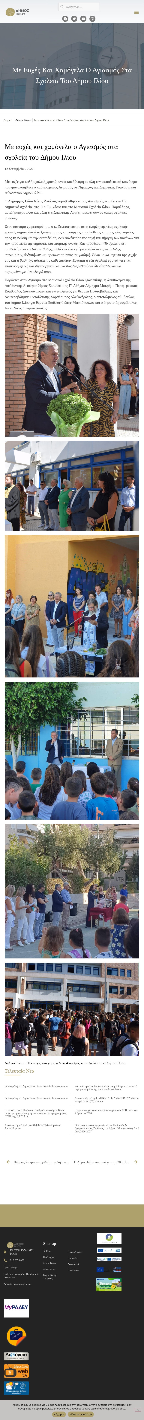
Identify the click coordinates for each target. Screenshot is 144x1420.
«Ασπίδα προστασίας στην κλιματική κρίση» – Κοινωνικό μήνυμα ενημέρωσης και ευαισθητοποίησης (106, 1088)
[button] (136, 12)
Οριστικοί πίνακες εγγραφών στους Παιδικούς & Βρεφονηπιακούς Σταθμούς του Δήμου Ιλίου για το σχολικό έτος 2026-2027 (107, 1128)
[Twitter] (74, 19)
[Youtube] (83, 19)
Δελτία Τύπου (23, 119)
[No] (138, 1410)
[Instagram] (92, 19)
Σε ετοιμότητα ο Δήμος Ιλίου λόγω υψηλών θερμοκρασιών (36, 1086)
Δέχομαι (59, 1414)
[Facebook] (65, 19)
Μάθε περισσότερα (81, 1414)
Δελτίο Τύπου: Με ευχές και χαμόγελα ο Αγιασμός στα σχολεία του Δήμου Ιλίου (65, 1063)
